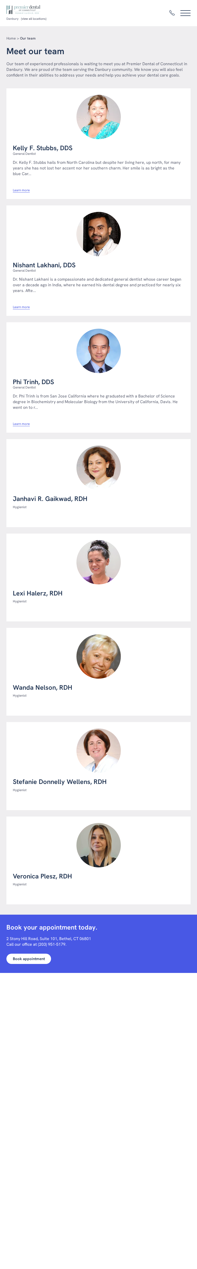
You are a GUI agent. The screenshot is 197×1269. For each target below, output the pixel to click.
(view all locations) (33, 19)
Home (11, 38)
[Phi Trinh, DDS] (98, 351)
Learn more (21, 190)
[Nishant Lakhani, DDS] (98, 234)
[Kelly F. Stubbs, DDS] (98, 117)
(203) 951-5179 (51, 944)
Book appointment (29, 958)
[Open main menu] (185, 13)
